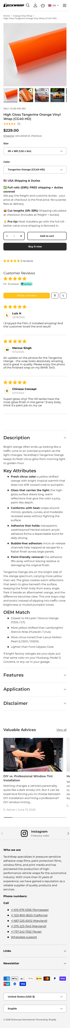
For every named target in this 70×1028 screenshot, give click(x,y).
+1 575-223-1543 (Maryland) (28, 926)
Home (6, 15)
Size (5, 143)
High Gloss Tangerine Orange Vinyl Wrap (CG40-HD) (30, 18)
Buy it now (35, 246)
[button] (54, 5)
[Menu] (64, 5)
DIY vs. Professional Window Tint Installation (28, 778)
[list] (35, 54)
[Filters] (54, 295)
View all (61, 729)
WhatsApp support (24, 937)
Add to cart (47, 235)
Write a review (26, 295)
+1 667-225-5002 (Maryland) (29, 920)
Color (6, 161)
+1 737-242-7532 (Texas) (26, 931)
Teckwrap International (23, 1019)
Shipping (8, 135)
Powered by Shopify (46, 1019)
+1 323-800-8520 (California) (29, 915)
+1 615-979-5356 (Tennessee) (30, 909)
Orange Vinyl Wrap (22, 15)
